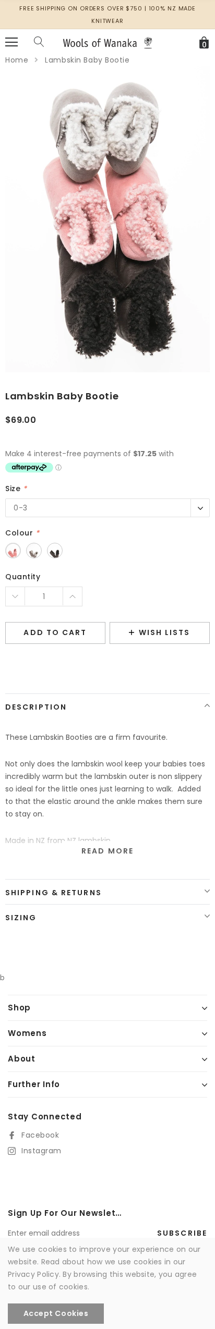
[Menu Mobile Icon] (11, 42)
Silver (34, 550)
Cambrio (55, 550)
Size (16, 488)
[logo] (107, 42)
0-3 (21, 508)
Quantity (22, 576)
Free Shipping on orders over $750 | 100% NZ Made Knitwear (107, 14)
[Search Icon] (39, 42)
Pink (13, 550)
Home (16, 60)
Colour (22, 533)
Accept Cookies (56, 1313)
